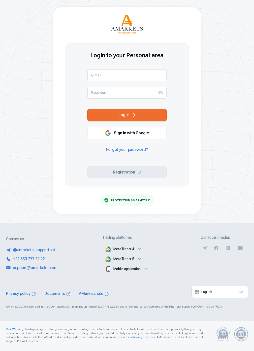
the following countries (140, 337)
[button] (161, 93)
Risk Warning (14, 329)
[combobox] (219, 292)
